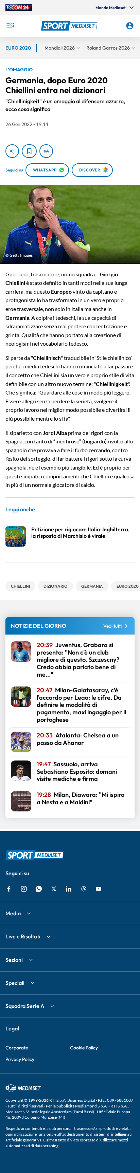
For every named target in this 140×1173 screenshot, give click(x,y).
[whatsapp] (38, 888)
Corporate (16, 1048)
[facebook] (8, 888)
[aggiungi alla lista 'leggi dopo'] (29, 151)
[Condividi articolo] (12, 151)
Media (13, 913)
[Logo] (70, 25)
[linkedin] (68, 888)
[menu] (10, 26)
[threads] (83, 888)
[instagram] (23, 888)
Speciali (14, 982)
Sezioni (14, 959)
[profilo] (130, 26)
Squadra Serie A (24, 1006)
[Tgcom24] (18, 7)
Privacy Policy (19, 1059)
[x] (53, 888)
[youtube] (98, 888)
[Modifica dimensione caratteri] (46, 151)
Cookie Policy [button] (84, 1048)
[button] (70, 25)
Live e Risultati (22, 936)
